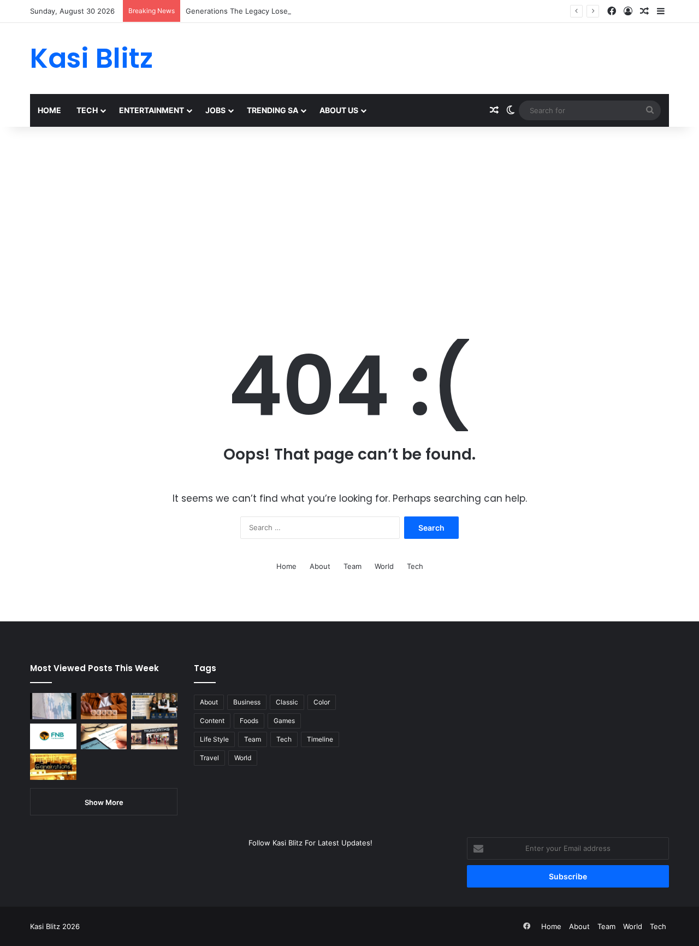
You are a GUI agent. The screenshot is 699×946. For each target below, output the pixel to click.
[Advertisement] (349, 219)
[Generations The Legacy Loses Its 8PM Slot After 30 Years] (53, 767)
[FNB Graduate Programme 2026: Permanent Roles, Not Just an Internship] (53, 737)
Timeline (320, 739)
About (320, 566)
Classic (287, 702)
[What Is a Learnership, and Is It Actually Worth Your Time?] (104, 706)
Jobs (215, 110)
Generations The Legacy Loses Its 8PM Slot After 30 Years (286, 11)
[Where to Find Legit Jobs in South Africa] (104, 737)
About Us (338, 110)
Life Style (214, 739)
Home (49, 110)
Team (352, 566)
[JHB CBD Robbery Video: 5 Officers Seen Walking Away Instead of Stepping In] (53, 706)
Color (321, 702)
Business (246, 702)
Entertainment (151, 110)
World (384, 566)
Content (212, 720)
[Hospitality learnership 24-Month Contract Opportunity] (154, 706)
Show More (104, 802)
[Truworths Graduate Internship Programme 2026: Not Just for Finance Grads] (154, 737)
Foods (249, 720)
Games (284, 720)
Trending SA (272, 110)
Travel (209, 758)
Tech (87, 110)
